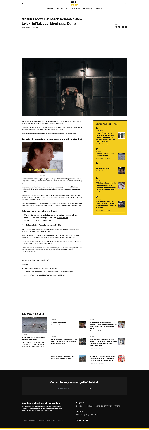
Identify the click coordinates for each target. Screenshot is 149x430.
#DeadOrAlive (62, 218)
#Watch (27, 215)
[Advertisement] (74, 45)
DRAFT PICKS (87, 9)
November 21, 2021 (54, 225)
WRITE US (98, 9)
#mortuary (61, 215)
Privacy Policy (85, 415)
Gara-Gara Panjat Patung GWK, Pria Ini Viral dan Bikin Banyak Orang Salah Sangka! (48, 272)
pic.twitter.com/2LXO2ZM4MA (36, 220)
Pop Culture (26, 16)
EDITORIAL (51, 9)
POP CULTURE (62, 9)
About (77, 415)
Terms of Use (94, 415)
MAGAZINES (75, 9)
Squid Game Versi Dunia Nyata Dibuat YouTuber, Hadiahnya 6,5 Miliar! (44, 275)
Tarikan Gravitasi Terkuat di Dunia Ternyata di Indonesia (40, 268)
